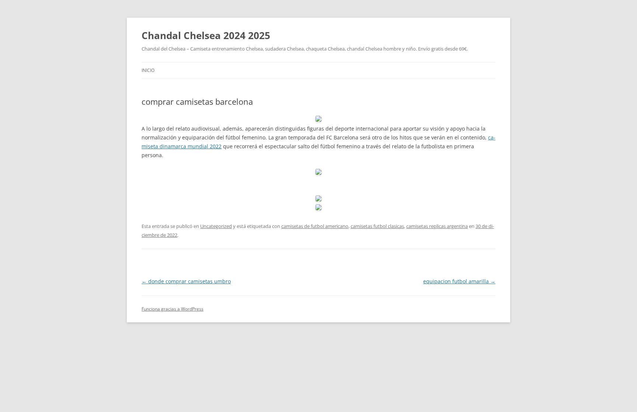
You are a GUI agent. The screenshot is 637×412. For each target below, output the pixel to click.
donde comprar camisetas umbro (186, 281)
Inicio (148, 70)
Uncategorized (216, 226)
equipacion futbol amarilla (459, 281)
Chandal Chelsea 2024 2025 (206, 35)
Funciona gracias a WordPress (172, 309)
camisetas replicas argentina (437, 226)
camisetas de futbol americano (314, 226)
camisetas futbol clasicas (377, 226)
